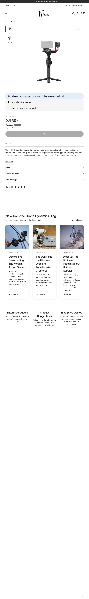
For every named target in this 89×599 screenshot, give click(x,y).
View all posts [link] (77, 220)
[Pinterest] (18, 187)
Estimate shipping (11, 180)
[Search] (73, 13)
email (36, 325)
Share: (7, 187)
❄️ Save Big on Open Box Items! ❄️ (44, 1)
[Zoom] (78, 27)
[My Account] (78, 13)
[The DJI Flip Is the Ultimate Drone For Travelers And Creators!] (44, 237)
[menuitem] (10, 5)
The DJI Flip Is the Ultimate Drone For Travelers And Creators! (44, 263)
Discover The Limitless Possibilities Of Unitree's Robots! (71, 263)
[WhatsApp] (21, 187)
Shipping (8, 128)
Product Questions (12, 174)
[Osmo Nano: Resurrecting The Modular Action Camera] (17, 237)
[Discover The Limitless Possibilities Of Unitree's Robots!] (72, 237)
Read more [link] (12, 295)
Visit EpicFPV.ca (10, 5)
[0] (82, 13)
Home (7, 22)
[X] (15, 187)
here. (17, 322)
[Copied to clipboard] (24, 187)
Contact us (68, 322)
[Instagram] (65, 5)
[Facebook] (12, 187)
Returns (8, 168)
